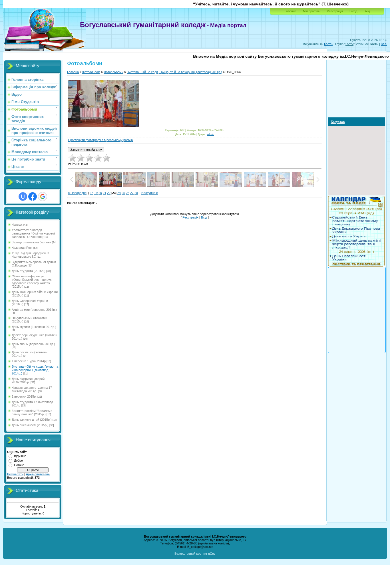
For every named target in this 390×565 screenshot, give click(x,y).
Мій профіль (311, 11)
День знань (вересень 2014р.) (33, 344)
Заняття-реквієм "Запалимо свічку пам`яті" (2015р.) (32, 412)
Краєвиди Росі (22, 247)
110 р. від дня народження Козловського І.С (30, 254)
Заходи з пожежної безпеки (31, 242)
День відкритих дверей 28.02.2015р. (28, 380)
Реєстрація (335, 11)
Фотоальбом (91, 72)
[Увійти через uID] (23, 196)
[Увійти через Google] (42, 196)
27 (132, 193)
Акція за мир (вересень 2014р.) (34, 309)
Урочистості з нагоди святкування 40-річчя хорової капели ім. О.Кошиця (33, 233)
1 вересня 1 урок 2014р (29, 361)
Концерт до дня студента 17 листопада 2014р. (32, 389)
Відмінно (20, 456)
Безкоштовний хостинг (190, 553)
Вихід (353, 11)
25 (123, 193)
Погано (19, 465)
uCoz (212, 553)
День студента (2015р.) (28, 271)
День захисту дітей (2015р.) (32, 419)
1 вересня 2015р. (24, 396)
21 (104, 193)
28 (136, 193)
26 (127, 193)
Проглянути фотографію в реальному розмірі (100, 140)
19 (96, 193)
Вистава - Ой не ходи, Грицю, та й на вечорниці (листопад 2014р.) (35, 370)
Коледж (17, 224)
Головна (290, 11)
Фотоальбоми (113, 72)
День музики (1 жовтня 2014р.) (34, 326)
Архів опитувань (38, 474)
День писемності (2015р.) (30, 425)
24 (119, 193)
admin (210, 134)
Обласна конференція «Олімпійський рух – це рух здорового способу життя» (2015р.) (32, 281)
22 (108, 193)
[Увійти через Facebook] (32, 196)
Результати (15, 474)
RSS (384, 44)
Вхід (367, 11)
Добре (18, 460)
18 (91, 193)
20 (100, 193)
